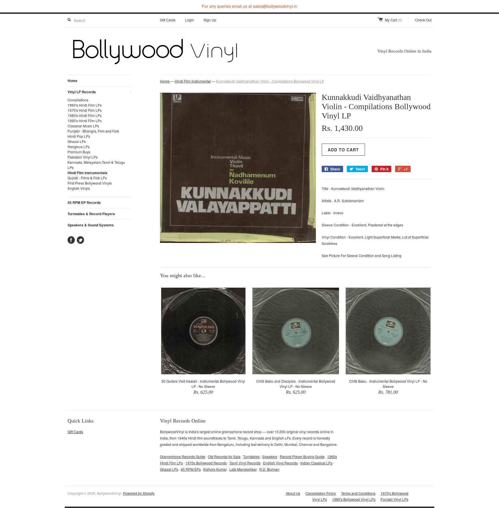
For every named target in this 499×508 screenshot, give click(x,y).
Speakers (269, 456)
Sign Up (210, 19)
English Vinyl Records (280, 462)
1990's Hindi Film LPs (85, 120)
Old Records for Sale (224, 456)
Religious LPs (79, 146)
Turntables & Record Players (91, 213)
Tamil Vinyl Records (244, 462)
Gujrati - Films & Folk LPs (87, 177)
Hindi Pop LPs (79, 136)
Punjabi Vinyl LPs (394, 499)
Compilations (78, 99)
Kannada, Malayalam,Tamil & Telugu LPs (96, 165)
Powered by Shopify (138, 493)
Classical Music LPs (83, 125)
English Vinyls (79, 188)
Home (72, 80)
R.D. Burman (269, 469)
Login (189, 19)
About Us (293, 493)
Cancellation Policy (321, 493)
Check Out (423, 19)
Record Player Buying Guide (302, 456)
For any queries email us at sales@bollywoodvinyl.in (249, 6)
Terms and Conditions (358, 493)
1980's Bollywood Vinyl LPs (353, 499)
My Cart (393, 19)
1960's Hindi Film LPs (85, 105)
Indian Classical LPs (316, 462)
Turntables (251, 456)
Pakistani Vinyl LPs (83, 157)
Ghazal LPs (77, 141)
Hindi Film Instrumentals (87, 172)
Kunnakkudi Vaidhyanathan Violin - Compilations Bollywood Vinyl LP (270, 81)
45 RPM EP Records (84, 202)
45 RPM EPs (191, 469)
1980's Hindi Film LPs (85, 115)
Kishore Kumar (215, 469)
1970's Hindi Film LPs (85, 110)
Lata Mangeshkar (243, 469)
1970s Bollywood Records (206, 462)
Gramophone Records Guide (182, 456)
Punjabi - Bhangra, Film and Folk (93, 131)
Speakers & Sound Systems (91, 225)
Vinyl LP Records (99, 91)
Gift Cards (168, 19)
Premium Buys (79, 151)
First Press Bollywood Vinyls (90, 183)
